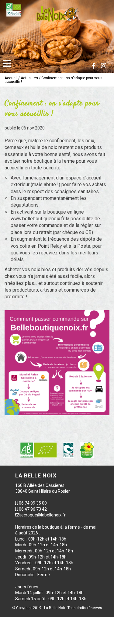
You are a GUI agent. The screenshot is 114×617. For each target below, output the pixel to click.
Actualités (29, 78)
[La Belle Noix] (57, 14)
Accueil (11, 78)
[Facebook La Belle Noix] (93, 65)
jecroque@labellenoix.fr (43, 514)
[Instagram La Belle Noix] (103, 65)
